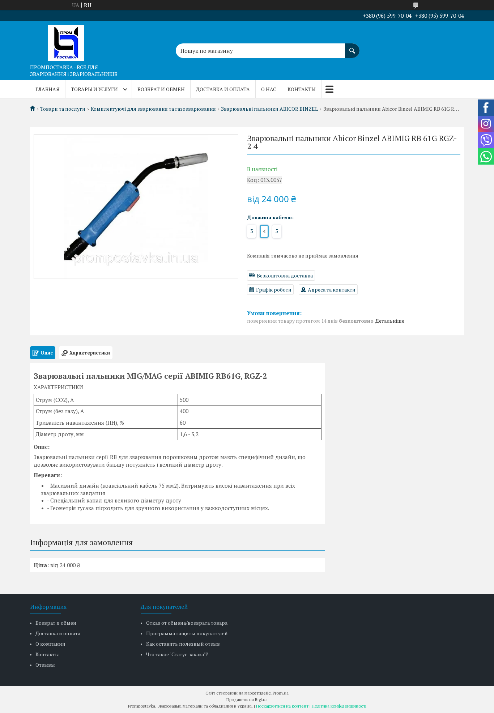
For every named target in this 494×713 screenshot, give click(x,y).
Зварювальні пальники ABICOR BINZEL (269, 109)
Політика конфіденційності (339, 706)
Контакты (302, 89)
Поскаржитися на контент (282, 706)
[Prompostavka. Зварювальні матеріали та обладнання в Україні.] (66, 41)
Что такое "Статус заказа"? (177, 654)
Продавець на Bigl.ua (247, 699)
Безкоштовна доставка (285, 275)
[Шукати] (352, 47)
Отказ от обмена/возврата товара (186, 622)
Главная (47, 89)
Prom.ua (281, 693)
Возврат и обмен (161, 89)
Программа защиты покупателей (187, 633)
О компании (50, 643)
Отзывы (45, 664)
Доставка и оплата (223, 89)
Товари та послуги (62, 109)
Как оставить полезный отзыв (183, 643)
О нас (268, 89)
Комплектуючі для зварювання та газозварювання (153, 109)
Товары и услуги (94, 89)
